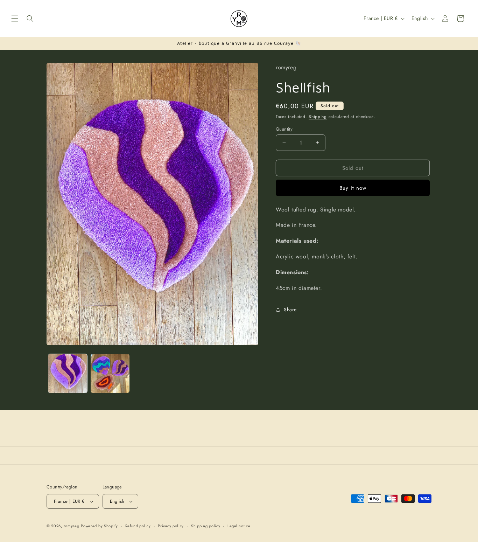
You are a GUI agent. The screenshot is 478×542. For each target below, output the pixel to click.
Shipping (318, 116)
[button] (14, 18)
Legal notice (238, 525)
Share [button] (290, 309)
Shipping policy (205, 525)
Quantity (284, 128)
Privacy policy (171, 525)
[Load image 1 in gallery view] (67, 373)
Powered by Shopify (99, 526)
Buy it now (352, 188)
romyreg (71, 526)
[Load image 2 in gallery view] (110, 373)
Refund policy (138, 525)
